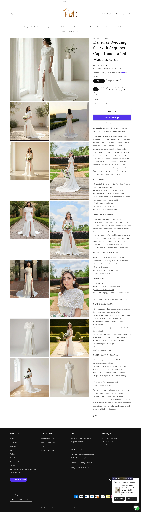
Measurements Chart (47, 438)
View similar (119, 499)
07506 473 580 (76, 450)
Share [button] (97, 416)
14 (124, 89)
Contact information (87, 507)
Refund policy (41, 507)
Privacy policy (51, 507)
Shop (11, 450)
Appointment (14, 462)
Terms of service (63, 507)
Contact (12, 466)
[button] (12, 14)
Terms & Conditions (47, 450)
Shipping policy (74, 507)
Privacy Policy (45, 446)
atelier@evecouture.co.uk (89, 458)
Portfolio (13, 458)
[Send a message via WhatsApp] (137, 508)
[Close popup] (137, 480)
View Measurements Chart (104, 289)
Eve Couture (19, 507)
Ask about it (131, 499)
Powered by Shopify (29, 507)
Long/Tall (99, 81)
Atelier (12, 454)
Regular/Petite (113, 81)
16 (96, 94)
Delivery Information (47, 442)
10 (109, 89)
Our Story (13, 442)
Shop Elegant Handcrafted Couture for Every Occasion (23, 471)
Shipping (105, 68)
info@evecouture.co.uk (88, 455)
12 (117, 89)
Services (13, 446)
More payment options (112, 123)
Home (12, 438)
